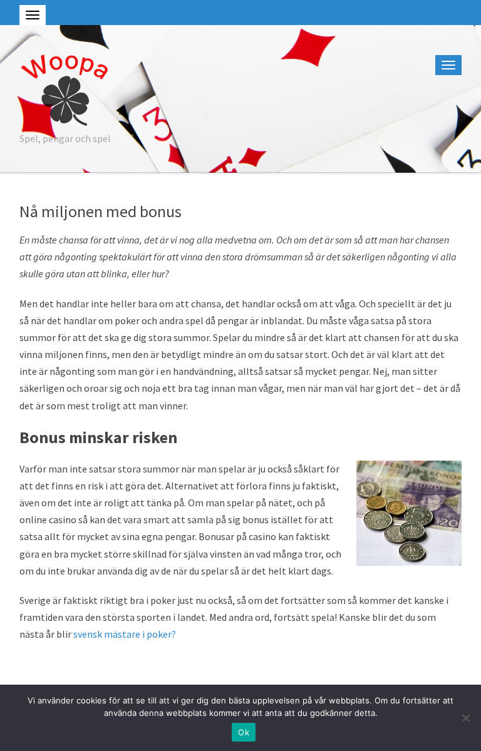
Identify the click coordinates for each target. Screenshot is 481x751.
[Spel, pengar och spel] (64, 88)
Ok (243, 732)
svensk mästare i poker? (124, 634)
